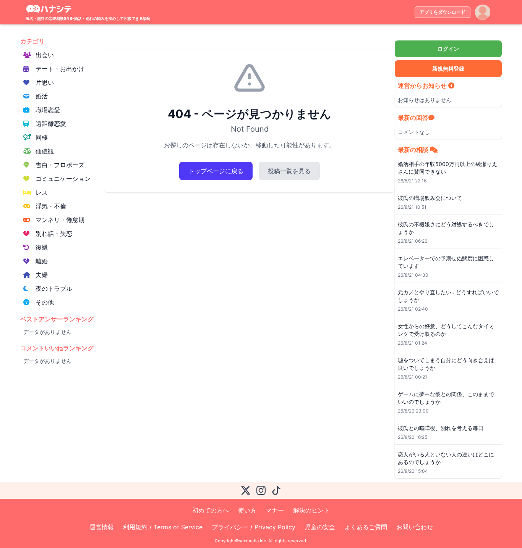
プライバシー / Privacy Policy (253, 527)
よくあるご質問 (365, 527)
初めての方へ (210, 510)
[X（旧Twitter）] (245, 490)
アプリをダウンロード (442, 12)
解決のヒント (311, 510)
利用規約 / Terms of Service (163, 527)
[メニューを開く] (482, 12)
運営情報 (101, 527)
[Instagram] (261, 490)
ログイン (448, 48)
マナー (275, 510)
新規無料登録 (448, 68)
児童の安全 (320, 527)
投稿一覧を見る (289, 171)
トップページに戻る (215, 171)
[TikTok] (276, 490)
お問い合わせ (414, 527)
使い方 (247, 510)
